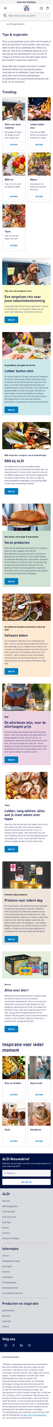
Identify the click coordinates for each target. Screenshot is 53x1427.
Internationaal (8, 1211)
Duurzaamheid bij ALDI (12, 1293)
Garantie (6, 1271)
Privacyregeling (9, 1282)
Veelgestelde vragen (11, 1261)
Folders (5, 1326)
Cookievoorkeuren (10, 1287)
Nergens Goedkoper (11, 1238)
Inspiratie (6, 1321)
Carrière (6, 1232)
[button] (5, 8)
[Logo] (26, 8)
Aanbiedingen (8, 1310)
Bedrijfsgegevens (10, 1206)
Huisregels (7, 1266)
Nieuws (5, 1227)
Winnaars (6, 1315)
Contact (5, 1255)
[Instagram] (5, 1345)
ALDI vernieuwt (9, 1216)
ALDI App (6, 1222)
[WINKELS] (41, 8)
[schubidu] (13, 1345)
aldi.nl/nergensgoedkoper (35, 1414)
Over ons (6, 1200)
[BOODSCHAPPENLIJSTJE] (47, 8)
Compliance (7, 1277)
